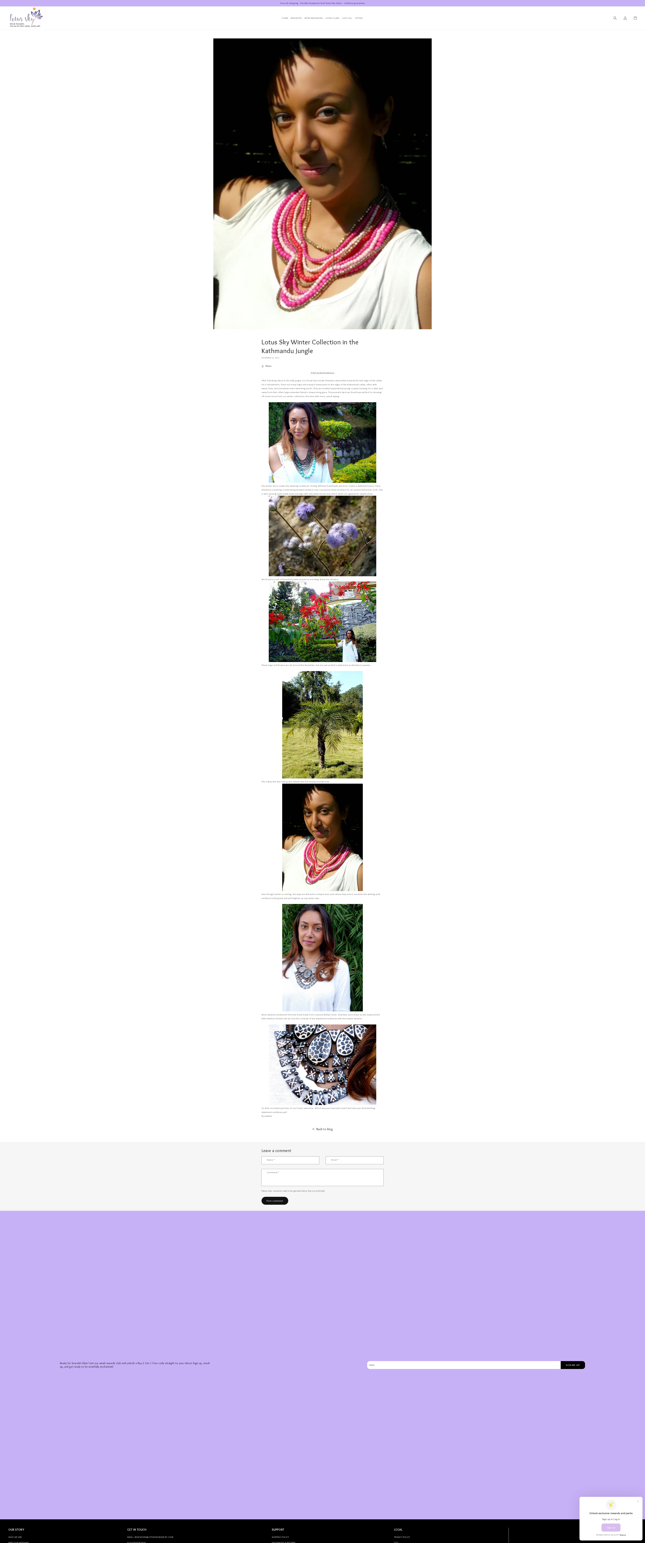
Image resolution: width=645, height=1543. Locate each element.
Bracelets (296, 18)
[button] (615, 18)
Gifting (359, 18)
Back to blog (324, 1129)
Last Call (347, 18)
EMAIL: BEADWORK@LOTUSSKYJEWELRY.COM (150, 1537)
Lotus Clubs (332, 18)
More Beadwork (314, 18)
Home (285, 18)
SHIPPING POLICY (280, 1537)
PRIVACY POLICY (402, 1537)
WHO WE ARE (15, 1537)
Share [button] (268, 366)
